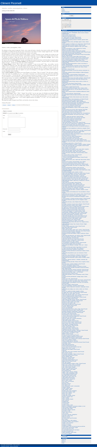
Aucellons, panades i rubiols (67, 405)
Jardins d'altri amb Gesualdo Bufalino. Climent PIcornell (72, 103)
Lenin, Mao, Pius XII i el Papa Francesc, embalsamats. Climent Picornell (76, 123)
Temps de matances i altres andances (69, 420)
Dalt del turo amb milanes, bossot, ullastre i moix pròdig (72, 188)
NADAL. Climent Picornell (67, 228)
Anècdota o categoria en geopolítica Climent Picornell (72, 336)
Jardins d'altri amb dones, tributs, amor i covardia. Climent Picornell (75, 294)
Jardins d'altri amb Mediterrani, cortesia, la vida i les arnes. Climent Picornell (75, 108)
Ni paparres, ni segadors (66, 425)
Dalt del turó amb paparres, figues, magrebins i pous (72, 183)
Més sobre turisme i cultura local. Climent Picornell (72, 118)
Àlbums (63, 10)
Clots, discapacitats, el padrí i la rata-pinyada (70, 386)
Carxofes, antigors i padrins (67, 388)
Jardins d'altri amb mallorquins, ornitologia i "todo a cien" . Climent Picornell (74, 245)
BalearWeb (16, 446)
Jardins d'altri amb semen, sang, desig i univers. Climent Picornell (74, 281)
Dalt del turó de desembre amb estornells (70, 156)
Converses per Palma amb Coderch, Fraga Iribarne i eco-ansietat (74, 247)
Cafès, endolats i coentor (67, 389)
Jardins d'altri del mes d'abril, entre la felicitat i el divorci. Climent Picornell (76, 133)
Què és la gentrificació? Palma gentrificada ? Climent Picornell (74, 297)
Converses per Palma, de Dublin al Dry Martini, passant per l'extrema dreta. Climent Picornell (75, 268)
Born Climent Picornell (66, 370)
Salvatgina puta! (65, 401)
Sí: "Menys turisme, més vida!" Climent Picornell (71, 37)
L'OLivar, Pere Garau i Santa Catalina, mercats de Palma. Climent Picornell (74, 153)
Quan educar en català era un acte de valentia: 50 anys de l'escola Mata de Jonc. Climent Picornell (76, 55)
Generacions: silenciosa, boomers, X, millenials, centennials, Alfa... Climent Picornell (75, 260)
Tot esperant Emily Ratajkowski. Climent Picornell (71, 120)
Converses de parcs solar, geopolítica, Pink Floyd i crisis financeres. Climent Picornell (75, 283)
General (64, 436)
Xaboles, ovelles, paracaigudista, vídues (70, 372)
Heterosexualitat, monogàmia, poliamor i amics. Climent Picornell (74, 212)
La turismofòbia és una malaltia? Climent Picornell (71, 38)
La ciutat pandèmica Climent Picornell (69, 374)
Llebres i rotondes (65, 397)
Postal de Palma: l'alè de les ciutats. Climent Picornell (72, 310)
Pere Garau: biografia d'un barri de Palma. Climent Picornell (73, 209)
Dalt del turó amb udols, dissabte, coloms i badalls (71, 205)
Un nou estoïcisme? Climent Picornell (69, 146)
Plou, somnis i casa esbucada (68, 381)
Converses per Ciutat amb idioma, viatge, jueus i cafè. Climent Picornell (76, 230)
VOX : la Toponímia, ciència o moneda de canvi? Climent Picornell (75, 58)
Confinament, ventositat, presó (68, 358)
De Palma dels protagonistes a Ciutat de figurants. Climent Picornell (75, 270)
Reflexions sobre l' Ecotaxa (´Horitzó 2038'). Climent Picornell (74, 56)
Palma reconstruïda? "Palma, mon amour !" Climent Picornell (74, 174)
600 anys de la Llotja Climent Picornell (69, 368)
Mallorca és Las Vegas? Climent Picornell (70, 49)
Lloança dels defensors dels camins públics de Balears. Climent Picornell (76, 77)
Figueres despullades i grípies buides (69, 432)
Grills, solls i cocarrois (66, 362)
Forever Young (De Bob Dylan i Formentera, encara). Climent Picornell (75, 65)
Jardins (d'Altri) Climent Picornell (68, 377)
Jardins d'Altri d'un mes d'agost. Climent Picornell (71, 182)
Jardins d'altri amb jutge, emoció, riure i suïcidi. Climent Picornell (74, 215)
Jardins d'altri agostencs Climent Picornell (70, 325)
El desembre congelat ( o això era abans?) (70, 421)
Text (3, 117)
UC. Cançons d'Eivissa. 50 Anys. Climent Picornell (72, 154)
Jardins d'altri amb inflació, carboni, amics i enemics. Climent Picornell (75, 229)
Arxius (63, 9)
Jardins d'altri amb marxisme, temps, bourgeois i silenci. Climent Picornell (76, 193)
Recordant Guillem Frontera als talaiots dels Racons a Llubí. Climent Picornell (75, 95)
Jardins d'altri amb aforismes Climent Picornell (71, 365)
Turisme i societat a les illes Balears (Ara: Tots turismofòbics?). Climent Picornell (76, 192)
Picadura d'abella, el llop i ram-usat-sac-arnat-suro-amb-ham (73, 426)
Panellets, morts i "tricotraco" (67, 422)
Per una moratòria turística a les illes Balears (70, 429)
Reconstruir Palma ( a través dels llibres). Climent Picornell (73, 74)
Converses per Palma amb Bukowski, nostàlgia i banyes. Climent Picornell (74, 277)
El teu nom (5, 129)
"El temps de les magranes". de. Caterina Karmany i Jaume (73, 211)
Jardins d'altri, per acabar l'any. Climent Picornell (71, 304)
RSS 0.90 (64, 439)
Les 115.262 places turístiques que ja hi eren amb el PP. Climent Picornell (76, 31)
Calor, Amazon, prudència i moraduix (69, 339)
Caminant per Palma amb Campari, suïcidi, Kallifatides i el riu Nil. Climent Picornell (76, 141)
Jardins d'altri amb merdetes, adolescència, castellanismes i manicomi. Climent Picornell (75, 181)
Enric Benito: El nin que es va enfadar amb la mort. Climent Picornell (75, 206)
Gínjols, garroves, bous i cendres (68, 319)
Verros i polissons (65, 400)
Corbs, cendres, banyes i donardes (68, 367)
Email (4, 131)
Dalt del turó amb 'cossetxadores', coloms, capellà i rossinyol (74, 195)
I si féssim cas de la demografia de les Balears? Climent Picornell (74, 157)
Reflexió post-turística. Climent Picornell (70, 273)
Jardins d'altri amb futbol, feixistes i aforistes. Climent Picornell (74, 299)
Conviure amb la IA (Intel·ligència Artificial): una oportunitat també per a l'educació (75, 126)
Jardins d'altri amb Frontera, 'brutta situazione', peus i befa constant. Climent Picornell (75, 97)
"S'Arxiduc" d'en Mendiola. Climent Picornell (70, 265)
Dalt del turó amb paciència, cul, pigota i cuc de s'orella (72, 220)
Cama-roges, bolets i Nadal (67, 408)
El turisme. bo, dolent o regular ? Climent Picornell (71, 322)
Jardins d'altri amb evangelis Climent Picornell (71, 349)
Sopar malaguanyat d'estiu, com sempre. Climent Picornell (73, 184)
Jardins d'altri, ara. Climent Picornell (69, 317)
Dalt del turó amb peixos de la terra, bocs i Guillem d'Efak (73, 131)
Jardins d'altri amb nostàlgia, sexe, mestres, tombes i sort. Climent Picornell (75, 289)
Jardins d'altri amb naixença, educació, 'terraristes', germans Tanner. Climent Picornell (75, 40)
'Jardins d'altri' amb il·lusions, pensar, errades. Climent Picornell (74, 139)
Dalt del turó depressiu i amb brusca (69, 135)
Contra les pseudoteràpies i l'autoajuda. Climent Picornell (73, 285)
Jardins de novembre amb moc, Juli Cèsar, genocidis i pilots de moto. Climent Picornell (75, 90)
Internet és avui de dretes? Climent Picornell (70, 137)
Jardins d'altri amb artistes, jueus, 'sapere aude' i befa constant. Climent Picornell (76, 160)
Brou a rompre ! (65, 419)
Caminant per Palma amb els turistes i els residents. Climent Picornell (75, 102)
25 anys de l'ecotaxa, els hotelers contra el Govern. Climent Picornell (75, 57)
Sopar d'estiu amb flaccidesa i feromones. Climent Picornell (73, 110)
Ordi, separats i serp (66, 384)
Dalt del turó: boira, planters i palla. (68, 303)
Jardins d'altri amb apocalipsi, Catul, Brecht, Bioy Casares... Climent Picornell (75, 115)
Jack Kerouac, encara (66, 343)
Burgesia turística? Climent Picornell (69, 361)
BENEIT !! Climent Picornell (67, 333)
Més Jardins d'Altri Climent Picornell (69, 375)
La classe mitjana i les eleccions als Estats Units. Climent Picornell (75, 164)
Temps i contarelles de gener (67, 399)
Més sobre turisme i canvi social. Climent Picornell (72, 111)
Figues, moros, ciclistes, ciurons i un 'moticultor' (71, 364)
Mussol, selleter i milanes (67, 380)
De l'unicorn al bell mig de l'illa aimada (69, 418)
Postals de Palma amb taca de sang (69, 345)
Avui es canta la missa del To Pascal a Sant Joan (71, 346)
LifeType (7, 446)
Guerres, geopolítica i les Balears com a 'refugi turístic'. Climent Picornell (76, 43)
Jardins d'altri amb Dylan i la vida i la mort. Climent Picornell (73, 122)
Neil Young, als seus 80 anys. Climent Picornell (71, 93)
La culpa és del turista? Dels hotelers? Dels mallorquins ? (73, 248)
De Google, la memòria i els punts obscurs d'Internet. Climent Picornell (75, 204)
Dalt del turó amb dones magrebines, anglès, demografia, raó (73, 101)
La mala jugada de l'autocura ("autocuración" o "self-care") (73, 175)
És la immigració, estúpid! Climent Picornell (70, 86)
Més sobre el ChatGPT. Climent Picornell (70, 284)
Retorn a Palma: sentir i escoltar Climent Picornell (71, 323)
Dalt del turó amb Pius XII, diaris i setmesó (70, 241)
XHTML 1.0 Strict (12, 444)
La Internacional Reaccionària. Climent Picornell (71, 132)
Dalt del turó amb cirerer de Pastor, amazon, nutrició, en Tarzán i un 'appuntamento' (75, 82)
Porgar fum (64, 350)
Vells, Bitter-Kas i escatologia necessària (70, 324)
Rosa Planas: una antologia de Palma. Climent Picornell (73, 186)
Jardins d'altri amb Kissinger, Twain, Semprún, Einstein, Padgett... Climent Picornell (74, 224)
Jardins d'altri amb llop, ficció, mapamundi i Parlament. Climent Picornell (76, 187)
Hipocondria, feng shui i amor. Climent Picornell (71, 219)
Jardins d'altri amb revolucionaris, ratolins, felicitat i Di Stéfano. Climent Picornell (75, 258)
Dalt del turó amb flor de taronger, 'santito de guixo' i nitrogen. (74, 50)
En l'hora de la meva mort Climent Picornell (70, 335)
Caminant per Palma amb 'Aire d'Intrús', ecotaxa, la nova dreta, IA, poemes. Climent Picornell (75, 64)
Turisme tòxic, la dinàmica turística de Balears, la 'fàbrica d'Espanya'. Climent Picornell (75, 73)
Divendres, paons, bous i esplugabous (69, 390)
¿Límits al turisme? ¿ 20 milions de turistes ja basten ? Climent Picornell (76, 198)
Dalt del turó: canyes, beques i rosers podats (70, 301)
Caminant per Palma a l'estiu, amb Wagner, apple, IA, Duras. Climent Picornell (75, 42)
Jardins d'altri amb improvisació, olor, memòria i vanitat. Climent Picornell (76, 235)
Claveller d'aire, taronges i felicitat (68, 395)
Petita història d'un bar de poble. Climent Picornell (71, 53)
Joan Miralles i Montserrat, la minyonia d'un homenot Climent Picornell (75, 342)
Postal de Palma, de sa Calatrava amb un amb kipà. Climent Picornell (75, 338)
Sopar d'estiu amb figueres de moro (69, 36)
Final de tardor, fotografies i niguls (68, 391)
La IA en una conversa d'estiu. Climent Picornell (71, 106)
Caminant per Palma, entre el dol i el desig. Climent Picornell (73, 168)
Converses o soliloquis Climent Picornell (70, 298)
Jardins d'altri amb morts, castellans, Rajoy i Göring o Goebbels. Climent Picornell (76, 85)
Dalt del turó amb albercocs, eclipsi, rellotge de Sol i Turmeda (74, 48)
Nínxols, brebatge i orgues (67, 356)
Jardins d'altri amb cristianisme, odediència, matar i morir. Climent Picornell (74, 47)
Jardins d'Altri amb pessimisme (68, 344)
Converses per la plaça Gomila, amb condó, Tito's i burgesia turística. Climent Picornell (75, 222)
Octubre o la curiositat (66, 423)
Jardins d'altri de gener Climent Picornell (69, 355)
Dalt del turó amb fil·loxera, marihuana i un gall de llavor (72, 249)
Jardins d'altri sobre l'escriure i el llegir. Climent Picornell (73, 239)
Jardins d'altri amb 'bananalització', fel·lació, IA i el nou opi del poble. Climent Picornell (75, 62)
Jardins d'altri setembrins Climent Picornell (70, 320)
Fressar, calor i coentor (66, 394)
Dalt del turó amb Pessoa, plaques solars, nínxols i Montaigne (74, 256)
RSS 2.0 (63, 441)
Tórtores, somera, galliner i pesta (68, 326)
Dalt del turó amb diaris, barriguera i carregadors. (71, 232)
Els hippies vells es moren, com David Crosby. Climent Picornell (74, 292)
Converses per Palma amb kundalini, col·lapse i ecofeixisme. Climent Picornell (75, 234)
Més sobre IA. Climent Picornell (68, 69)
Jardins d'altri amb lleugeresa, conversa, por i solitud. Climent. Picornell (75, 173)
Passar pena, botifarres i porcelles (68, 409)
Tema (4, 115)
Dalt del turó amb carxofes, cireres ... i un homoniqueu (72, 272)
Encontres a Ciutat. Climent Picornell (69, 313)
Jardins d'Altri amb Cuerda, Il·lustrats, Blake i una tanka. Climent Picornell (76, 130)
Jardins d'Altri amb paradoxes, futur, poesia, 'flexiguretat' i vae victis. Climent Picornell (75, 76)
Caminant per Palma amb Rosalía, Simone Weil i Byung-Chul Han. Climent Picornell (75, 80)
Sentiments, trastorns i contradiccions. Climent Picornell (73, 240)
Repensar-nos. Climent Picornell (68, 357)
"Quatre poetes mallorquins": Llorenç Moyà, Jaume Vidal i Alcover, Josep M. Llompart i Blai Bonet (76, 170)
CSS (19, 444)
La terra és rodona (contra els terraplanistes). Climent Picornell (74, 316)
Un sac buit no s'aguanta (67, 433)
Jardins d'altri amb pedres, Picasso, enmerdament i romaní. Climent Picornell (75, 275)
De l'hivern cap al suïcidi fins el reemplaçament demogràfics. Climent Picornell (75, 197)
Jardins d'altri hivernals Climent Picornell (70, 359)
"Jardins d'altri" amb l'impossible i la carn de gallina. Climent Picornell (75, 145)
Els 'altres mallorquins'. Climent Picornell (70, 121)
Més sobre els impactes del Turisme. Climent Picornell (72, 312)
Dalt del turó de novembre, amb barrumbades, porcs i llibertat (74, 161)
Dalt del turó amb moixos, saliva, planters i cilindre (71, 218)
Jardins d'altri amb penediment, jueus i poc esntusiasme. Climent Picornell (74, 253)
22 (69, 25)
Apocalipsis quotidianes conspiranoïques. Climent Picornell (73, 311)
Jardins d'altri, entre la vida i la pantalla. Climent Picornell (73, 351)
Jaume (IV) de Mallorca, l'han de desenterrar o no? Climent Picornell (75, 99)
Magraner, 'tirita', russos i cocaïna (68, 348)
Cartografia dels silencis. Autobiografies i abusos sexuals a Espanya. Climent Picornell (75, 33)
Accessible (3, 444)
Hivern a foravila (65, 382)
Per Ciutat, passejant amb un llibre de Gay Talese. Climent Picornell (75, 177)
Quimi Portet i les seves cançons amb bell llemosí (71, 136)
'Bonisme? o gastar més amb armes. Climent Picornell (72, 116)
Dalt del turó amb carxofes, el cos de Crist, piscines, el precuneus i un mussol (75, 71)
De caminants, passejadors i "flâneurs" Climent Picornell (73, 354)
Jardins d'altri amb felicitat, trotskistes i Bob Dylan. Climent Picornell (75, 269)
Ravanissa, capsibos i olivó (67, 396)
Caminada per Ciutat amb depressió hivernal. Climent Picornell (74, 217)
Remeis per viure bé (66, 416)
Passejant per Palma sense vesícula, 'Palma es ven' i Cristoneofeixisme (76, 113)
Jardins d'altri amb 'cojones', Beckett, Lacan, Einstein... (72, 150)
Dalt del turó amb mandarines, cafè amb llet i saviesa (72, 214)
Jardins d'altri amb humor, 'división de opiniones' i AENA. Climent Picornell (76, 52)
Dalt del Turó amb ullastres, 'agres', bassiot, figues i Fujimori (73, 151)
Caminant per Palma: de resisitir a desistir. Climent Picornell (73, 45)
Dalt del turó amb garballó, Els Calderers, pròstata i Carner (73, 60)
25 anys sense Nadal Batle (67, 307)
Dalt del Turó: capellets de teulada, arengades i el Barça (73, 291)
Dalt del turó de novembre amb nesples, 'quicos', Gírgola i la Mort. (74, 88)
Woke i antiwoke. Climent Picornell (68, 147)
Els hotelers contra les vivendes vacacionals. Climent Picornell (74, 213)
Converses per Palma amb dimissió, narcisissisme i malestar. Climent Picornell (75, 251)
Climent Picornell (11, 3)
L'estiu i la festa (65, 413)
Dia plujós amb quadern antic (67, 431)
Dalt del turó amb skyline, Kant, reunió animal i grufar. (72, 138)
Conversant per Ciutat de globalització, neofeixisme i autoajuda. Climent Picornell (76, 129)
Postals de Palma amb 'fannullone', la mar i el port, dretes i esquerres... (75, 149)
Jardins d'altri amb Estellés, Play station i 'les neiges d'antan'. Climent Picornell (75, 166)
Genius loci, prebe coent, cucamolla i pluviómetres (71, 318)
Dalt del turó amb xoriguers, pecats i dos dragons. (71, 243)
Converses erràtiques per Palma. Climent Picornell (71, 295)
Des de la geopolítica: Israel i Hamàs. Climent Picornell (72, 236)
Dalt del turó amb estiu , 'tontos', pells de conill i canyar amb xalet (74, 179)
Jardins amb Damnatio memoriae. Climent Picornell (72, 337)
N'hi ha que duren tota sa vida (68, 428)
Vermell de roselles (65, 402)
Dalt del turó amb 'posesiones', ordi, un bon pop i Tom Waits (73, 117)
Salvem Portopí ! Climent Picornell (68, 34)
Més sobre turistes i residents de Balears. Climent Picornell (73, 263)
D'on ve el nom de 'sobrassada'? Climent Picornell (71, 105)
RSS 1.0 (63, 440)
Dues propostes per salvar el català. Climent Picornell (72, 100)
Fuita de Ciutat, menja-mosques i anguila (70, 427)
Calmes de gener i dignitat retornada (69, 407)
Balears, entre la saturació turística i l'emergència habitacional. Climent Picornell (75, 92)
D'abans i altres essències (67, 412)
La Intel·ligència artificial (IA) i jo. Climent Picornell (71, 143)
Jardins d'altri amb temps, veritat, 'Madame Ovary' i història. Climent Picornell (75, 202)
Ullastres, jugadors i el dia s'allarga (68, 369)
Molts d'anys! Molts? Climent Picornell (69, 227)
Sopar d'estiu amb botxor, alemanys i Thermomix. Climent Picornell (75, 330)
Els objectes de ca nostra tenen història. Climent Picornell (73, 207)
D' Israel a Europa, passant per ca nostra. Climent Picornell (73, 226)
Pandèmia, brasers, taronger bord (68, 378)
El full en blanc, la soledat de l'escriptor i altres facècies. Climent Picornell (76, 279)
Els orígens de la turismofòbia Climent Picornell (71, 331)
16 (70, 24)
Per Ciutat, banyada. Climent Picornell (69, 305)
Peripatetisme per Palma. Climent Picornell (70, 329)
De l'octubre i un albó (66, 410)
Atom (63, 442)
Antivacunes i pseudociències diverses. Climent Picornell (73, 162)
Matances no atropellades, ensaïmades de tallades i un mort (73, 406)
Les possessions (65, 403)
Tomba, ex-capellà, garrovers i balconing (70, 340)
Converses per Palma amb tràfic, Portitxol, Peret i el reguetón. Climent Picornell (75, 262)
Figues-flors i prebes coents (67, 415)
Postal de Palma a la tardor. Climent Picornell (71, 314)
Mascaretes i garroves (66, 383)
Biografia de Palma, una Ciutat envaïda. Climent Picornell (73, 208)
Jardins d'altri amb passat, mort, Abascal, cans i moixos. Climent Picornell (74, 67)
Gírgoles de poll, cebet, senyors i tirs (69, 376)
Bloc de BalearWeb (65, 12)
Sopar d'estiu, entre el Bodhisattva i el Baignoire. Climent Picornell (74, 255)
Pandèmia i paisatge (66, 387)
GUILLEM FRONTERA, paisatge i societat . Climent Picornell (74, 363)
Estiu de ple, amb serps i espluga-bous (69, 414)
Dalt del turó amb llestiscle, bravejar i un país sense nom (73, 167)
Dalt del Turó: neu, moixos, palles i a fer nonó (71, 293)
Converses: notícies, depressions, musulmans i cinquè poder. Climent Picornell (75, 287)
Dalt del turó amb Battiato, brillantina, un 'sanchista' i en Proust (74, 266)
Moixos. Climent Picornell (67, 158)
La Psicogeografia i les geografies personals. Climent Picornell (74, 242)
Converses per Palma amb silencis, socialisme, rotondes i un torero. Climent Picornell (75, 190)
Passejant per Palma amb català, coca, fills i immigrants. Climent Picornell (74, 200)
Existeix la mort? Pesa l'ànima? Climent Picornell (71, 83)
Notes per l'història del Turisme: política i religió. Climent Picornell (74, 308)
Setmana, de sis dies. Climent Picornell (69, 278)
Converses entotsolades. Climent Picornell (70, 237)
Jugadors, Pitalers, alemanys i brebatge (69, 371)
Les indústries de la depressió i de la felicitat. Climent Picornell (74, 176)
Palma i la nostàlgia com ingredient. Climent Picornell (72, 300)
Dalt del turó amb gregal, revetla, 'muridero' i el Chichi (72, 172)
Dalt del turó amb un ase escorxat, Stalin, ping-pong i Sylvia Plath (74, 109)
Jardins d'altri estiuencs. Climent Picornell (70, 327)
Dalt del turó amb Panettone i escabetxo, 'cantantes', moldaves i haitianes (76, 144)
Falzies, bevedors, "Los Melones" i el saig (70, 332)
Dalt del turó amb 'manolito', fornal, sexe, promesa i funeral (73, 124)
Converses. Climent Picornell (67, 306)
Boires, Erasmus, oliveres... (67, 352)
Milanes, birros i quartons (67, 393)
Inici (63, 8)
